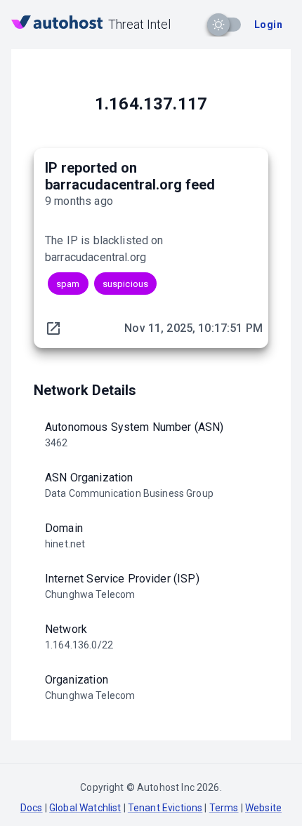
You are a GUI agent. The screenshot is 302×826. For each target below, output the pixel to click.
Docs (31, 807)
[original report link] (53, 328)
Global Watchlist (85, 807)
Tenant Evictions (165, 807)
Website (263, 807)
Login (268, 24)
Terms (224, 807)
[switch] (218, 24)
